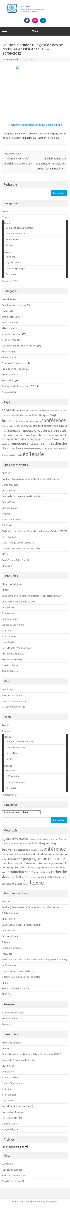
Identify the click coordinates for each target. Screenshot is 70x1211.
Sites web (7, 392)
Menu (35, 31)
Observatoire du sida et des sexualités (22, 548)
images (17, 435)
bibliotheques (40, 415)
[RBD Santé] (35, 13)
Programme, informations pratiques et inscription (35, 124)
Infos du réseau (10, 340)
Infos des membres (12, 334)
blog (53, 415)
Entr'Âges (6, 513)
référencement (31, 449)
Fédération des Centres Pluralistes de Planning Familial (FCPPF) (34, 531)
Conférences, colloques (26, 133)
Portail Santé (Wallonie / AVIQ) (17, 648)
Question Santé (10, 665)
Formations (8, 322)
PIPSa (5, 554)
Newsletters (12, 239)
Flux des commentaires (14, 701)
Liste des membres (15, 233)
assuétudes (18, 415)
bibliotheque (30, 138)
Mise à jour (7, 357)
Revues (9, 245)
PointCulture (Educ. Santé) (15, 560)
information (28, 435)
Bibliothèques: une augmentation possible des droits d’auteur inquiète (51, 163)
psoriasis (38, 444)
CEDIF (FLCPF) (9, 490)
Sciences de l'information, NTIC (18, 386)
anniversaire (34, 411)
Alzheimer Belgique (12, 584)
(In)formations (13, 262)
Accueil (5, 211)
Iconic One (17, 1201)
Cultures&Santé (9, 426)
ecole (55, 426)
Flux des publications (13, 695)
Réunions (10, 256)
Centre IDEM (8, 502)
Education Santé (10, 619)
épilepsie (33, 454)
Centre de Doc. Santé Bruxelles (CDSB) (21, 496)
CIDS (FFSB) (8, 607)
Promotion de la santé (13, 369)
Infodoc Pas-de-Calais (13, 1012)
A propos (6, 217)
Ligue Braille (8, 642)
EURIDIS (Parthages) (12, 519)
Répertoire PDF (10, 281)
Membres (7, 351)
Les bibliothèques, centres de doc (19, 345)
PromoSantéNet (10, 1018)
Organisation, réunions (13, 363)
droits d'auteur (42, 425)
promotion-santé (20, 443)
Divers (5, 311)
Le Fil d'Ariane (9, 537)
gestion (42, 138)
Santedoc (7, 1024)
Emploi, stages (9, 317)
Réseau (7, 223)
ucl (11, 455)
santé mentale (54, 448)
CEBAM (5, 590)
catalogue (23, 421)
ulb (14, 455)
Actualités (7, 299)
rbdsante (46, 444)
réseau (42, 448)
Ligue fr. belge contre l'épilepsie (18, 542)
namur (57, 435)
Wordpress (51, 1201)
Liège (50, 435)
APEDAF (6, 473)
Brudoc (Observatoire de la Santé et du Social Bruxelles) (31, 479)
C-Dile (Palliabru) (10, 484)
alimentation (20, 410)
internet (42, 435)
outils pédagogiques (31, 438)
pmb (47, 439)
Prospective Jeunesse (13, 653)
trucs (7, 455)
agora (6, 410)
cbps (31, 421)
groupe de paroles (50, 430)
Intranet (8, 252)
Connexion (7, 689)
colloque (37, 421)
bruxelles (9, 421)
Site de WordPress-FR (13, 707)
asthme (28, 415)
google (28, 430)
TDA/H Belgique (10, 671)
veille (19, 455)
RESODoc (7, 566)
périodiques (54, 138)
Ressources (12, 274)
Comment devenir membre (19, 228)
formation (15, 430)
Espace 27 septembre (13, 624)
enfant (5, 431)
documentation (24, 426)
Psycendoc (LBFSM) (12, 659)
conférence (53, 420)
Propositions (8, 374)
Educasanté (8, 613)
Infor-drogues (9, 636)
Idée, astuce (8, 328)
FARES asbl (13, 59)
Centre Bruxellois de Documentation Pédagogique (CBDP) (32, 595)
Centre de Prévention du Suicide (18, 601)
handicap (7, 435)
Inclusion (6, 630)
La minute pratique (15, 268)
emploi (63, 425)
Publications (8, 380)
